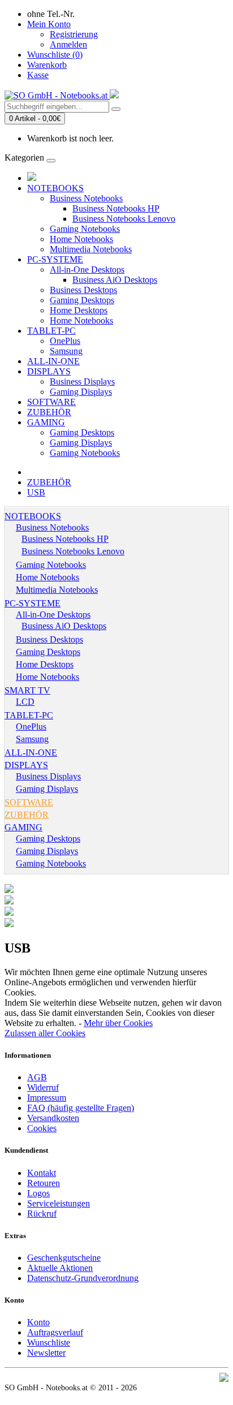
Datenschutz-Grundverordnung (83, 1278)
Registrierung (74, 34)
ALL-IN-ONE (53, 361)
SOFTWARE (51, 402)
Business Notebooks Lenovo (123, 218)
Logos (38, 1193)
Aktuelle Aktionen (60, 1268)
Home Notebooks (81, 239)
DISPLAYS (49, 371)
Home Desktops (78, 310)
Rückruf (42, 1213)
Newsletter (46, 1352)
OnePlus (65, 341)
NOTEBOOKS (55, 188)
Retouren (43, 1183)
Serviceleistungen (58, 1203)
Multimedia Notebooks (91, 249)
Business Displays (82, 381)
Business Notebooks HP (115, 208)
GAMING (46, 422)
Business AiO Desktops (114, 280)
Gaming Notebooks (85, 229)
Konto (38, 1322)
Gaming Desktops (82, 300)
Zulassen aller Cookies (45, 1033)
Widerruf (43, 1087)
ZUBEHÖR (49, 412)
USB (36, 492)
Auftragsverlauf (55, 1332)
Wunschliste (48, 1342)
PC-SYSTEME (55, 259)
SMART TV (27, 690)
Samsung (66, 351)
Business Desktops (83, 290)
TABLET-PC (51, 330)
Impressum (46, 1097)
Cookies (42, 1128)
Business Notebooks (86, 198)
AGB (37, 1077)
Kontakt (41, 1173)
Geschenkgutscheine (64, 1257)
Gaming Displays (81, 391)
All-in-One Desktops (87, 269)
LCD (25, 701)
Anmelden (68, 44)
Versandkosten (53, 1118)
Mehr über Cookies (118, 1023)
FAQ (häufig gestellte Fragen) (80, 1108)
